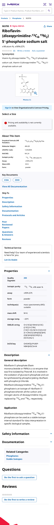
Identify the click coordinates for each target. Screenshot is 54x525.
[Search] (49, 11)
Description (8, 202)
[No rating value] (7, 50)
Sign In (8, 107)
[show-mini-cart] (50, 4)
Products (4, 18)
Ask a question (38, 50)
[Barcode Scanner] (44, 4)
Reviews (6, 239)
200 (25, 278)
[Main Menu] (3, 4)
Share (49, 26)
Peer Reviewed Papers (7, 224)
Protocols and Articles (13, 215)
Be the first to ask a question (19, 477)
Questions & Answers (7, 233)
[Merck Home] (13, 4)
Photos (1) (27, 100)
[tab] (6, 18)
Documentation (10, 210)
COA (6, 180)
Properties (7, 197)
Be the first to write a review (20, 500)
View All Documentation (14, 186)
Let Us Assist (10, 259)
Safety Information (12, 206)
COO (17, 180)
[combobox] (27, 10)
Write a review (23, 50)
